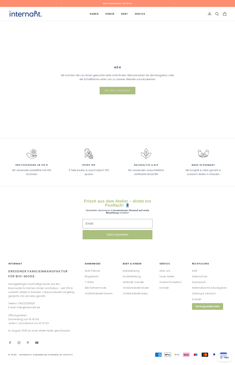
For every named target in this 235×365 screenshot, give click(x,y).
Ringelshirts (92, 276)
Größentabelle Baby (135, 293)
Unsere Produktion (170, 282)
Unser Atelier (166, 276)
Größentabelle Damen (99, 293)
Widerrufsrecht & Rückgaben (209, 288)
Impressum (199, 282)
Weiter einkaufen (117, 90)
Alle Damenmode (95, 288)
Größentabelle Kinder (136, 288)
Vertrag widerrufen (207, 306)
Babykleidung (131, 271)
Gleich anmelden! (117, 234)
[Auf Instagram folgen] (19, 342)
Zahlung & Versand (203, 293)
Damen (94, 13)
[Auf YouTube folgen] (37, 342)
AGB (194, 271)
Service (140, 13)
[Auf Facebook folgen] (10, 342)
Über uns (164, 271)
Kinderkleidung (132, 276)
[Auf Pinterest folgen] (28, 342)
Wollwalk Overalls (133, 282)
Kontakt (164, 288)
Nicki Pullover (92, 271)
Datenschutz (199, 276)
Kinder (109, 13)
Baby (124, 13)
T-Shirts (89, 282)
